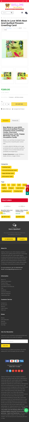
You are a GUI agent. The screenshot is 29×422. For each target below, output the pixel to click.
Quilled (4, 188)
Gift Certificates (5, 319)
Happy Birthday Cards (8, 173)
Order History (4, 308)
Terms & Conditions (6, 284)
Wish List (3, 310)
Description (5, 120)
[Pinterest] (16, 371)
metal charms (20, 188)
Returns (3, 306)
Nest (24, 184)
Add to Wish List (6, 109)
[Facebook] (7, 371)
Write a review (19, 97)
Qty (2, 101)
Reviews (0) (15, 120)
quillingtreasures (6, 191)
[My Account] (24, 1)
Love (13, 184)
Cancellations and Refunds (7, 286)
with (19, 184)
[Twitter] (10, 371)
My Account (4, 304)
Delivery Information (6, 281)
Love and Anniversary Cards (9, 170)
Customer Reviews (5, 291)
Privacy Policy (4, 283)
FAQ (2, 288)
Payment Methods (5, 293)
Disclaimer (3, 290)
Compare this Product (18, 109)
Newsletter (4, 323)
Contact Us (4, 303)
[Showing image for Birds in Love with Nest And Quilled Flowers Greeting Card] (21, 76)
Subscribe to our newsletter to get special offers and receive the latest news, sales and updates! (14, 336)
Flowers (11, 188)
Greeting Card (18, 191)
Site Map (3, 324)
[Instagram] (22, 371)
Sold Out (20, 104)
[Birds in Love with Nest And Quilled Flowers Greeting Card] (7, 76)
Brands (2, 318)
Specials (3, 321)
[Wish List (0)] (26, 1)
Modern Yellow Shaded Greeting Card (22, 211)
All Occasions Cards (7, 176)
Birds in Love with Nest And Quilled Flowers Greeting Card (15, 17)
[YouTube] (19, 371)
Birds (3, 184)
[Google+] (13, 371)
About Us (3, 279)
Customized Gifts (5, 295)
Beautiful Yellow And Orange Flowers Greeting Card (6, 211)
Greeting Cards (6, 167)
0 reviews (11, 97)
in (8, 184)
